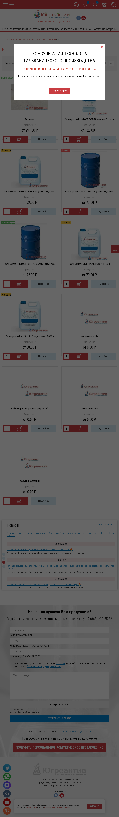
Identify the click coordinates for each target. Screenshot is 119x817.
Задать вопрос (59, 90)
